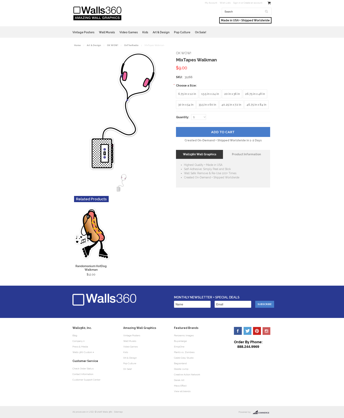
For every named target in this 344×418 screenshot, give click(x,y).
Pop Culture (182, 32)
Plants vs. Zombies (184, 352)
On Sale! (200, 32)
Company (77, 341)
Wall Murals (107, 32)
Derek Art (179, 380)
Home (77, 45)
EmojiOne (179, 346)
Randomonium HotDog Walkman (91, 268)
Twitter (247, 331)
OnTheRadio (131, 45)
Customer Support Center (86, 379)
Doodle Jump (181, 369)
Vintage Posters (83, 32)
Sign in (236, 3)
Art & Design (161, 32)
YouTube (267, 331)
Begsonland (180, 363)
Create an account (253, 3)
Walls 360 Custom (82, 352)
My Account (211, 3)
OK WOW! (112, 45)
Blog (74, 335)
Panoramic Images (184, 335)
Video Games (128, 32)
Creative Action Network (187, 374)
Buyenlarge (180, 341)
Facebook (238, 331)
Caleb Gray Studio (184, 357)
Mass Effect (180, 385)
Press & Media (80, 346)
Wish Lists (225, 3)
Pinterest (257, 331)
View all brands (182, 391)
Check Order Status (83, 368)
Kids (145, 32)
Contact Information (82, 374)
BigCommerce (262, 412)
